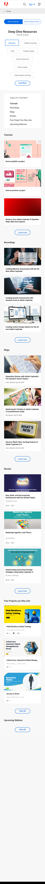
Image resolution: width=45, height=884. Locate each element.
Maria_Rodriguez (11, 664)
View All (22, 711)
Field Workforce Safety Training (18, 626)
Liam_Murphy (10, 630)
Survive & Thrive (12, 694)
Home (8, 11)
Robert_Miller (10, 697)
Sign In (32, 4)
